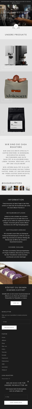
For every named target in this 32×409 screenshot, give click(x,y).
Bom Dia (8, 18)
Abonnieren (9, 327)
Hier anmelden (16, 402)
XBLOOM (7, 67)
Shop (3, 343)
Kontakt (4, 355)
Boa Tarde (22, 18)
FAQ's (3, 349)
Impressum (5, 358)
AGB (3, 364)
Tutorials (4, 352)
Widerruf (4, 370)
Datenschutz (5, 361)
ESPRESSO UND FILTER (12, 132)
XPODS (6, 100)
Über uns (4, 346)
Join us (16, 303)
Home (3, 337)
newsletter (5, 367)
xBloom (4, 340)
